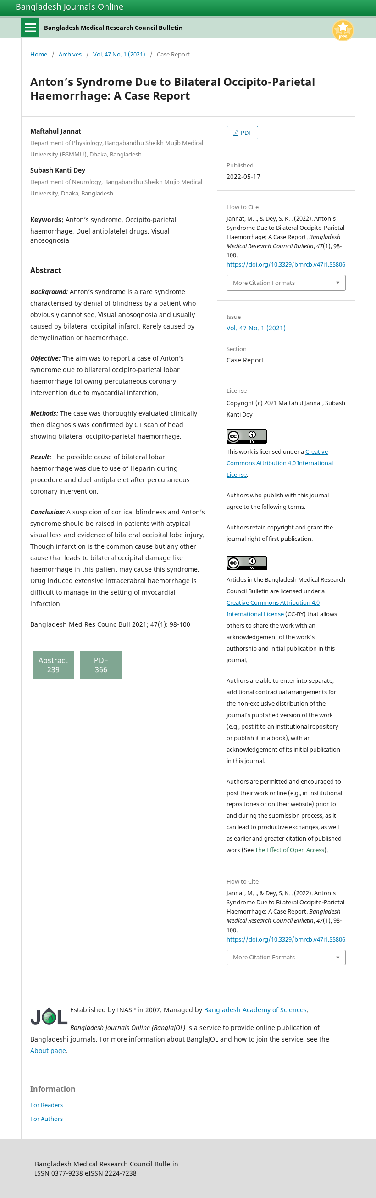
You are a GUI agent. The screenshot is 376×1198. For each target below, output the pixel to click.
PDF (245, 132)
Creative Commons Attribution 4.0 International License (280, 463)
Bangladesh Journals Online (69, 6)
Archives (70, 54)
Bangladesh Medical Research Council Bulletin (113, 27)
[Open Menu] (30, 27)
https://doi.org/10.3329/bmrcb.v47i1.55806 (286, 264)
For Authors (46, 1118)
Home (38, 54)
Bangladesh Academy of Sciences (255, 1009)
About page (48, 1050)
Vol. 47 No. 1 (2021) (119, 54)
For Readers (46, 1105)
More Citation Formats (264, 283)
